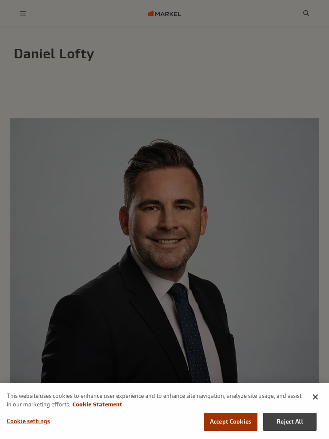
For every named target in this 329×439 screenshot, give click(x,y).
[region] (164, 411)
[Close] (315, 397)
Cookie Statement (97, 404)
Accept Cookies (230, 421)
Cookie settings (28, 421)
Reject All (289, 421)
